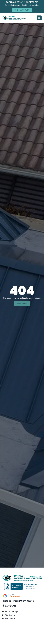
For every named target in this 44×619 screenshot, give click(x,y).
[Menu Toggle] (39, 17)
